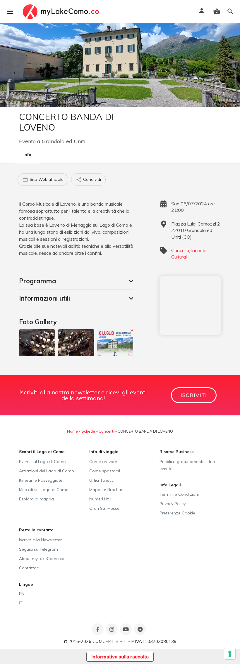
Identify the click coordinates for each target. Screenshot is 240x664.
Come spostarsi (104, 471)
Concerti (180, 250)
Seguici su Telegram (38, 549)
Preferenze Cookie (177, 513)
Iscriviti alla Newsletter (40, 539)
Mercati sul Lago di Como (43, 489)
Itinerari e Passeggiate (40, 480)
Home (72, 431)
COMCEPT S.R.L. (109, 641)
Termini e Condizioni (179, 494)
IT (21, 603)
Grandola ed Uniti (63, 141)
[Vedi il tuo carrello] (217, 11)
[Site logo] (61, 11)
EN (21, 593)
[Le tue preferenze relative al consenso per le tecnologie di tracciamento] (229, 653)
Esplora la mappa (36, 499)
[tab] (76, 281)
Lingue (26, 584)
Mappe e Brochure (107, 489)
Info (27, 154)
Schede (88, 431)
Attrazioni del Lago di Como (46, 471)
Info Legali (170, 485)
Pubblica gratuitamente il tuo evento (187, 465)
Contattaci (29, 568)
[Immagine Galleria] (37, 342)
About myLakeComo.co (41, 558)
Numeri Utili (100, 499)
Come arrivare (103, 461)
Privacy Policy (173, 503)
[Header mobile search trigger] (230, 11)
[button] (76, 281)
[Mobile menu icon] (10, 12)
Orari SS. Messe (104, 508)
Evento (27, 141)
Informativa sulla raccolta (120, 657)
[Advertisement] (190, 305)
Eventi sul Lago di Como (42, 461)
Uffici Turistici (101, 480)
